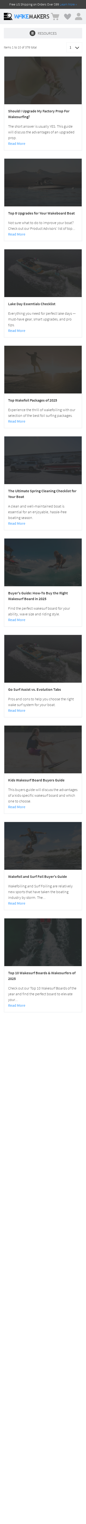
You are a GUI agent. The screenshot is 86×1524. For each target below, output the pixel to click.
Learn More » (68, 4)
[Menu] (8, 16)
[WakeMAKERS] (31, 16)
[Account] (78, 16)
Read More (16, 143)
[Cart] (55, 16)
